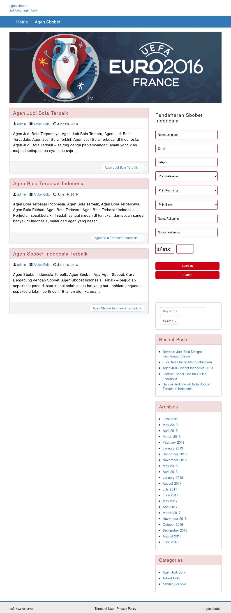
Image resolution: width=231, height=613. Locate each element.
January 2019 (173, 448)
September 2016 (175, 530)
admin (21, 124)
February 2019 (174, 442)
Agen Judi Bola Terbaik (40, 112)
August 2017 (172, 483)
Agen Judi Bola (174, 572)
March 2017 (171, 512)
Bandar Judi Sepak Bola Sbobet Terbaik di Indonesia (186, 386)
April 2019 (170, 430)
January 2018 (173, 477)
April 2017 (170, 506)
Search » (169, 321)
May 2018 (170, 465)
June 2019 (170, 418)
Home (22, 21)
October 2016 (173, 524)
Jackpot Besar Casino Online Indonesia (185, 375)
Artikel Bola (42, 124)
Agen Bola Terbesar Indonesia (49, 183)
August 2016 (172, 536)
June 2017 (170, 495)
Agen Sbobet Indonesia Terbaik (50, 253)
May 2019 (170, 424)
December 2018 (175, 454)
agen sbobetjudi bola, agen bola (23, 7)
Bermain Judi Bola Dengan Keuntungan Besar (183, 353)
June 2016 (170, 541)
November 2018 (175, 459)
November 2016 (175, 518)
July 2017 (170, 489)
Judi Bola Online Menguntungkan (187, 362)
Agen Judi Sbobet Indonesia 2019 (188, 367)
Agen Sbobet (47, 21)
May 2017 (170, 500)
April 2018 (170, 471)
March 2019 (171, 436)
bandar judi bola (174, 583)
